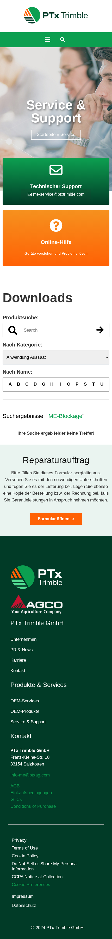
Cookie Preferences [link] (31, 884)
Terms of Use (25, 848)
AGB (15, 786)
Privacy (19, 840)
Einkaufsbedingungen (31, 792)
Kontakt (17, 670)
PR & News (21, 649)
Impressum (23, 896)
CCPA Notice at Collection (37, 876)
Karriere (18, 660)
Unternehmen (23, 639)
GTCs (16, 799)
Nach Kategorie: (22, 345)
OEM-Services (24, 700)
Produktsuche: (21, 317)
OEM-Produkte (24, 711)
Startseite (46, 134)
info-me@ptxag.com (30, 775)
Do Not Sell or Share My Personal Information (45, 866)
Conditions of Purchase (33, 806)
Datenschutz (24, 905)
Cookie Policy (25, 855)
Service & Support (28, 721)
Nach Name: (18, 372)
